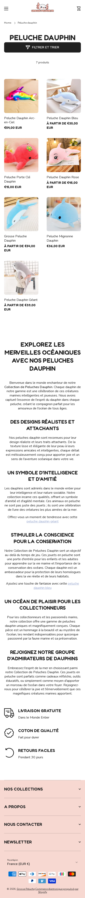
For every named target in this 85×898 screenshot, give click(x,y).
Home (7, 22)
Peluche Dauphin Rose (63, 177)
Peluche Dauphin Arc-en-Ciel (19, 120)
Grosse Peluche (26, 889)
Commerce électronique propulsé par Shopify (56, 890)
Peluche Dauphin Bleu (62, 118)
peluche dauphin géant (43, 521)
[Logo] (42, 9)
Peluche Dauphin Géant (21, 300)
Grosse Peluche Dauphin (15, 238)
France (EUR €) (18, 864)
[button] (79, 9)
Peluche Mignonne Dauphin (60, 238)
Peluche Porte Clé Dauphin (17, 179)
